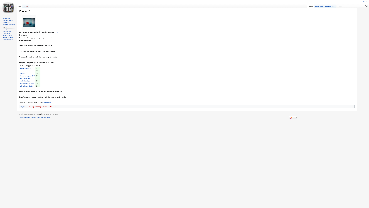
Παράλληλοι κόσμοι (25, 81)
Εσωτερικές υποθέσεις (26, 71)
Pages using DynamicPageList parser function (39, 107)
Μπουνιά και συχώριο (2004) (27, 76)
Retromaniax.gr (46, 102)
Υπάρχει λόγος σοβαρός (26, 86)
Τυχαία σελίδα (6, 22)
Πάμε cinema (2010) (25, 78)
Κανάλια (56, 107)
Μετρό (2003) (23, 73)
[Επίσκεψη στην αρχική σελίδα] (8, 7)
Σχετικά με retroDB (35, 117)
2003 (57, 32)
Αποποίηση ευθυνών (46, 117)
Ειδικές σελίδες (6, 33)
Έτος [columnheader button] (37, 66)
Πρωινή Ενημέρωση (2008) (27, 83)
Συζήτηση (25, 6)
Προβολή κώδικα (319, 6)
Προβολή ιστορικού (330, 6)
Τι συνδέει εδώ (6, 30)
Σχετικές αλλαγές (7, 31)
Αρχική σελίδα (6, 18)
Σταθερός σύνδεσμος (8, 37)
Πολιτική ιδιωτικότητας (24, 117)
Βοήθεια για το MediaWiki (9, 24)
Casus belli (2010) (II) (25, 68)
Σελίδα (19, 6)
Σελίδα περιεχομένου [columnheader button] (26, 66)
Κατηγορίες (23, 107)
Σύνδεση (365, 2)
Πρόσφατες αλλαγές (8, 20)
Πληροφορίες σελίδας (8, 39)
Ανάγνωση (310, 6)
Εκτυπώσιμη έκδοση (7, 35)
